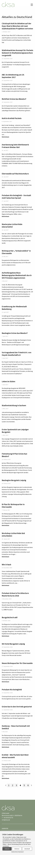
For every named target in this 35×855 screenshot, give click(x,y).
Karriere (5, 828)
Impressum (21, 852)
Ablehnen (16, 849)
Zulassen (7, 849)
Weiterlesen (5, 137)
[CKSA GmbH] (8, 4)
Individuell (27, 849)
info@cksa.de (6, 820)
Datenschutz (14, 852)
